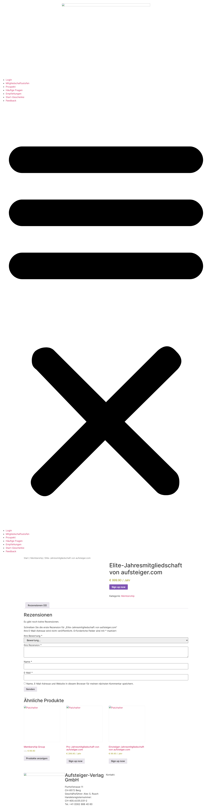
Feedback (11, 100)
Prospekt (11, 86)
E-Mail (28, 672)
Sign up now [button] (75, 761)
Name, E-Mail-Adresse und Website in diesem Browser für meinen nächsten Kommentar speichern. (79, 683)
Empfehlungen (13, 93)
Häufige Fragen (14, 90)
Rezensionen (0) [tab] (37, 605)
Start (26, 558)
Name (28, 662)
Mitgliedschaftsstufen (17, 83)
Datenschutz (113, 778)
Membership (36, 558)
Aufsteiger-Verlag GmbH (84, 777)
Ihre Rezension (33, 645)
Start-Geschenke (15, 97)
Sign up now (118, 587)
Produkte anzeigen (36, 758)
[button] (106, 315)
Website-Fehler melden (118, 781)
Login (9, 79)
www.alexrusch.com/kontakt (131, 774)
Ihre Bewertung (33, 636)
